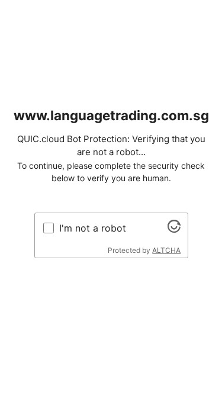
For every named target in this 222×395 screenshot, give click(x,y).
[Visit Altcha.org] (174, 229)
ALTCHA (166, 250)
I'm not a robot (92, 228)
